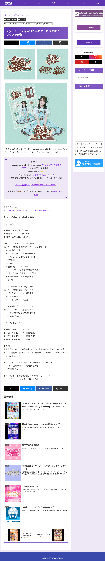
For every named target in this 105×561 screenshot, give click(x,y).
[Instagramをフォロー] (95, 57)
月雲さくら (49, 23)
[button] (60, 43)
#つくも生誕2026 (22, 184)
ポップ (40, 23)
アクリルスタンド (19, 23)
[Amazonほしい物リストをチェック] (95, 62)
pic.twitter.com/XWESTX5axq (43, 184)
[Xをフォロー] (82, 57)
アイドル (8, 23)
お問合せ (88, 42)
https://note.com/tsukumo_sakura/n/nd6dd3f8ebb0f (27, 210)
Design (8, 19)
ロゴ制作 (22, 19)
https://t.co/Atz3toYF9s (44, 174)
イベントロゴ (31, 23)
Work (15, 19)
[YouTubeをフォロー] (82, 62)
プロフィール (89, 27)
